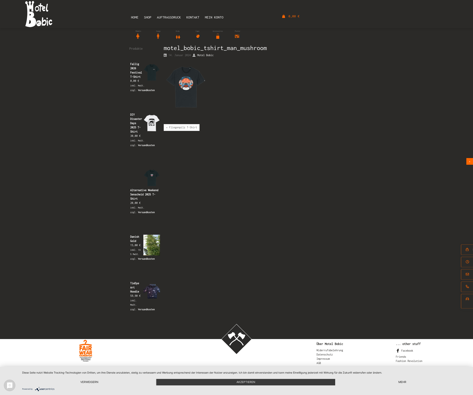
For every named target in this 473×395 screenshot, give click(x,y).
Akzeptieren (245, 382)
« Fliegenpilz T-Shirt (181, 127)
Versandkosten (146, 90)
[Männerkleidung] (158, 35)
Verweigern (89, 382)
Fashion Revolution (409, 360)
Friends (401, 356)
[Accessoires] (218, 35)
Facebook (406, 350)
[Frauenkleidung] (138, 35)
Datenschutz (325, 354)
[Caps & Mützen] (198, 35)
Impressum (323, 358)
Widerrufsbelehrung (330, 350)
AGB (319, 363)
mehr (402, 382)
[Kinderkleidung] (178, 35)
